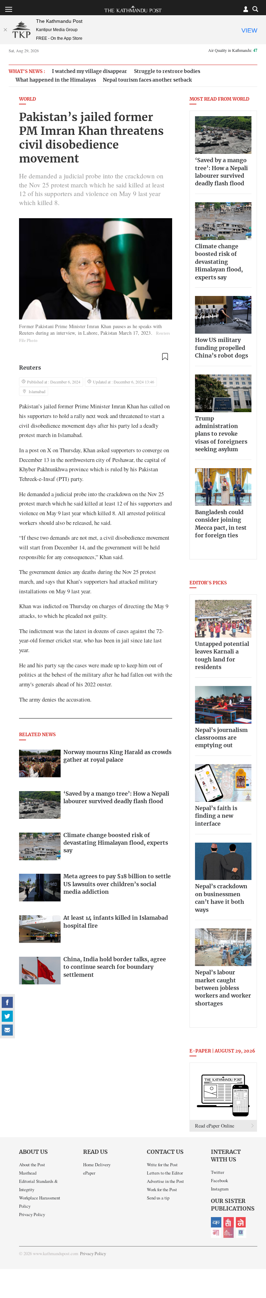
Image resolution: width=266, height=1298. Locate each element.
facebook (7, 1002)
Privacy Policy (32, 1214)
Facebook (219, 1180)
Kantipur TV (241, 1232)
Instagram (220, 1189)
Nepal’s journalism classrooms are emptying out (221, 738)
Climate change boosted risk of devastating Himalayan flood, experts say (219, 262)
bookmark (165, 357)
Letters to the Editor (165, 1173)
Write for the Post (162, 1164)
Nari (216, 1232)
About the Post (32, 1164)
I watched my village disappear (89, 71)
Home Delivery (96, 1164)
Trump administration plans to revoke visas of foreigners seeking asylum (221, 434)
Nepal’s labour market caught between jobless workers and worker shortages (223, 988)
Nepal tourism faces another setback (147, 80)
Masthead (27, 1173)
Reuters (30, 368)
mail (7, 1030)
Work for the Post (162, 1189)
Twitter (217, 1172)
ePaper (89, 1173)
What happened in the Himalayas (56, 80)
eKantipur (216, 1222)
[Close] (5, 30)
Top (252, 1244)
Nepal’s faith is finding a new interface (216, 816)
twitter (7, 1016)
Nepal (241, 1222)
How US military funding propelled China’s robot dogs (221, 348)
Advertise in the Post (165, 1181)
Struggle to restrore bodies (167, 71)
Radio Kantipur (228, 1232)
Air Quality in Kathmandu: (232, 50)
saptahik (228, 1222)
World (27, 99)
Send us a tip (158, 1198)
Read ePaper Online (214, 1125)
